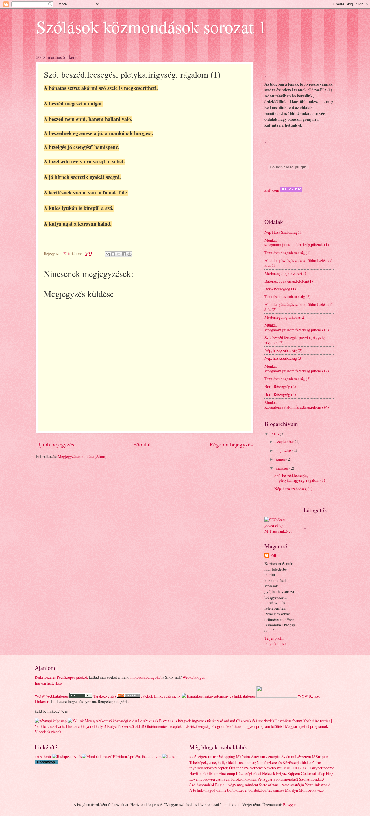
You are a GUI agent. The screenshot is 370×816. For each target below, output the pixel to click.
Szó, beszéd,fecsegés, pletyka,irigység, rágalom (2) (294, 340)
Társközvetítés (104, 696)
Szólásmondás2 (285, 779)
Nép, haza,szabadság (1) (293, 489)
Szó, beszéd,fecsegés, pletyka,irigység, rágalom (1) (299, 478)
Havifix (195, 773)
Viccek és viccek (48, 732)
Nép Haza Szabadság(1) (283, 232)
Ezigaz (281, 773)
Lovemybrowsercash (206, 779)
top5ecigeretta (200, 756)
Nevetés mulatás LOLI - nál (286, 768)
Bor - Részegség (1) (280, 289)
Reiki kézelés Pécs (49, 677)
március (282, 468)
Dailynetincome (321, 768)
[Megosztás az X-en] (118, 254)
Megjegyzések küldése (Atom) (82, 456)
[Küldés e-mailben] (107, 254)
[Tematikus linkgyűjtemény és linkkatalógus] (219, 696)
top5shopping (224, 756)
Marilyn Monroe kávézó (304, 790)
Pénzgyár (265, 779)
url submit (43, 756)
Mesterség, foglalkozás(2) (285, 317)
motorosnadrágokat (146, 677)
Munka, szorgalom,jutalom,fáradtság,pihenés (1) (296, 242)
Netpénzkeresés (269, 762)
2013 (275, 434)
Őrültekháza (239, 768)
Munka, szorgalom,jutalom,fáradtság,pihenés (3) (296, 327)
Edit (274, 556)
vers (159, 756)
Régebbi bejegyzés (231, 444)
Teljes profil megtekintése (275, 640)
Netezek (268, 773)
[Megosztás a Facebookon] (124, 254)
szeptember (285, 441)
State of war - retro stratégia (281, 784)
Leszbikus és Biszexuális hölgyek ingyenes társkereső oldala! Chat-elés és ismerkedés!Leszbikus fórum (220, 721)
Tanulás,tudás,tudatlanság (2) (287, 296)
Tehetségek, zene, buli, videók (213, 762)
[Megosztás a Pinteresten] (129, 254)
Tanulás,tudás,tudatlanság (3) (287, 378)
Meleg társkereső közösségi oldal (111, 721)
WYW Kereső (309, 696)
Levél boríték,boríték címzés (261, 790)
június (281, 459)
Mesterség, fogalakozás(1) (285, 273)
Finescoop (227, 773)
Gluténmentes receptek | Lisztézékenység (177, 726)
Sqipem (294, 773)
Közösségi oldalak (297, 762)
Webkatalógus (193, 677)
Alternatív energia (265, 756)
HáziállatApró (124, 756)
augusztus (284, 450)
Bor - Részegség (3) (280, 394)
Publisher (210, 773)
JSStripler (320, 756)
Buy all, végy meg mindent (236, 784)
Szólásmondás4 (201, 784)
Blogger (289, 804)
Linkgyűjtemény (167, 696)
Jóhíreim (243, 756)
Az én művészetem (296, 756)
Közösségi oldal (248, 773)
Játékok (147, 696)
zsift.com (271, 190)
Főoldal (142, 444)
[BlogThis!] (113, 254)
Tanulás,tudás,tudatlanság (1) (287, 252)
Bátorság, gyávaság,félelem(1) (288, 281)
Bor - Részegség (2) (280, 386)
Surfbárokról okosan (240, 779)
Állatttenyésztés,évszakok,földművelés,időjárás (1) (299, 263)
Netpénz (256, 768)
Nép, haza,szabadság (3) (283, 358)
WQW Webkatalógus (52, 696)
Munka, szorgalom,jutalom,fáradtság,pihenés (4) (296, 405)
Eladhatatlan (146, 756)
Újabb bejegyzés (55, 444)
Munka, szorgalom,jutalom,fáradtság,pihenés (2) (296, 368)
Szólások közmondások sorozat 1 (151, 26)
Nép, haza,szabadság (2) (283, 350)
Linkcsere (42, 701)
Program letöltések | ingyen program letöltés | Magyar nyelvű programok (269, 726)
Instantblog (247, 762)
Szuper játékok (76, 677)
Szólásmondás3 (311, 779)
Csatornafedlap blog (317, 773)
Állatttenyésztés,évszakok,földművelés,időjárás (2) (299, 307)
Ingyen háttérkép (48, 683)
